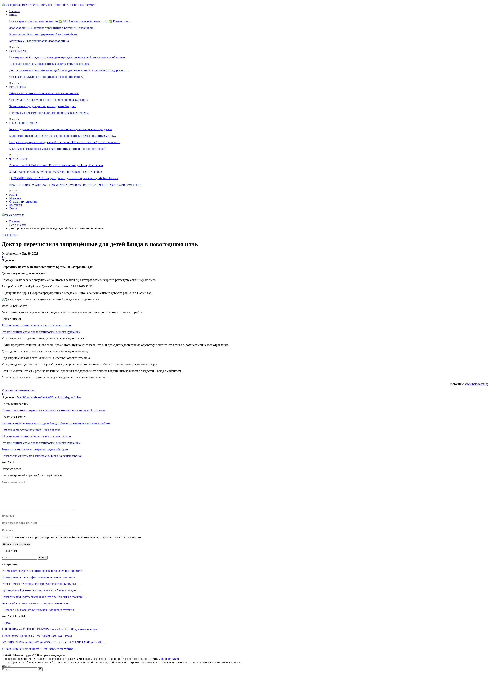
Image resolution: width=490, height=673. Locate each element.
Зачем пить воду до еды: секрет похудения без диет (42, 106)
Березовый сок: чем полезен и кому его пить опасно (35, 603)
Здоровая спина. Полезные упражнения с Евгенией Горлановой (51, 27)
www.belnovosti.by (476, 384)
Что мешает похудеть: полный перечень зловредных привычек (42, 570)
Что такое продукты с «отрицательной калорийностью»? (46, 76)
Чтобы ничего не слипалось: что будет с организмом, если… (41, 583)
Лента (13, 208)
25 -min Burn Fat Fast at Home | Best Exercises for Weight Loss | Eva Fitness (56, 165)
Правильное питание (23, 122)
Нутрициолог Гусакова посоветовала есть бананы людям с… (41, 590)
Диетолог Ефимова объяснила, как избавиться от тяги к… (40, 609)
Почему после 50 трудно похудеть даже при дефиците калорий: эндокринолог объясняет (67, 57)
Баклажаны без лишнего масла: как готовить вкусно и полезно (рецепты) (57, 148)
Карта (13, 194)
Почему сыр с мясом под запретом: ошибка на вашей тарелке (49, 112)
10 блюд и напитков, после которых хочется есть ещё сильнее (49, 63)
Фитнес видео (18, 158)
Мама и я (15, 198)
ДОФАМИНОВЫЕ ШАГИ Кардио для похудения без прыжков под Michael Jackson (63, 178)
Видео (13, 14)
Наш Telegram (170, 658)
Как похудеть (17, 50)
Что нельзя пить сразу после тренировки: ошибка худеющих (48, 99)
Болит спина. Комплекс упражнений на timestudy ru (43, 34)
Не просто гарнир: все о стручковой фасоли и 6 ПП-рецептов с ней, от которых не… (64, 142)
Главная (14, 11)
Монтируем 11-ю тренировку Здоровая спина (39, 40)
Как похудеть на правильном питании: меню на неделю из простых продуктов (60, 129)
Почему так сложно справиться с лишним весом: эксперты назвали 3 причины (53, 410)
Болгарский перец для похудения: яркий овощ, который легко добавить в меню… (62, 135)
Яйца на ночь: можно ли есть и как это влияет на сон (44, 93)
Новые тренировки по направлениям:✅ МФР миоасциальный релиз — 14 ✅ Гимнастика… (70, 21)
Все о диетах (17, 86)
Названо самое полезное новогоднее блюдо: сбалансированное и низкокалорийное (56, 423)
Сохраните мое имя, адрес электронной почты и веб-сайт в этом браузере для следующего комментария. (73, 537)
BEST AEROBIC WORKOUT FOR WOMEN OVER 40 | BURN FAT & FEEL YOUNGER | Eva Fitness (75, 184)
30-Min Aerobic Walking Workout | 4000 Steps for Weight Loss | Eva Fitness (55, 171)
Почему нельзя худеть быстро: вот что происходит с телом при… (44, 596)
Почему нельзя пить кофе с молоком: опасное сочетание (38, 577)
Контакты (15, 205)
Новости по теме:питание (18, 390)
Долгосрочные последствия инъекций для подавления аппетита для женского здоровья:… (68, 70)
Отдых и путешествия (23, 201)
